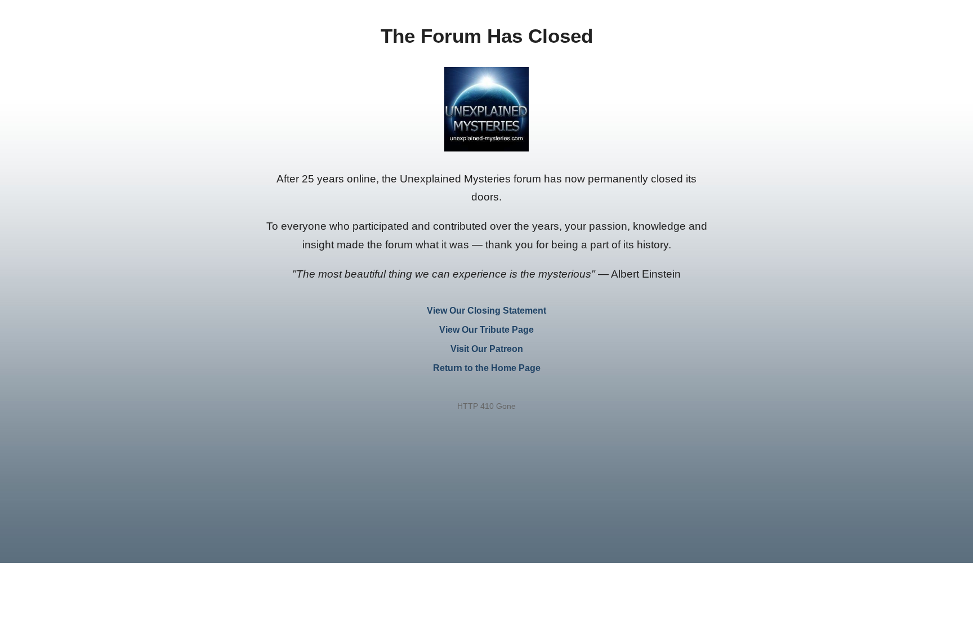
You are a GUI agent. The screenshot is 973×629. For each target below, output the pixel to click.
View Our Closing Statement (486, 310)
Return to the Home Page (487, 368)
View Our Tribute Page (486, 329)
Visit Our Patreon (486, 349)
